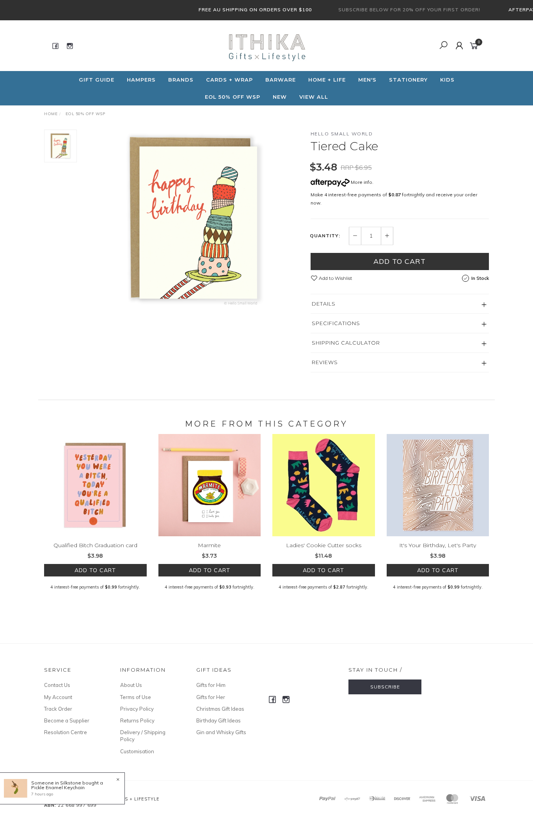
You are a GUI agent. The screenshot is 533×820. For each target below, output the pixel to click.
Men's (367, 79)
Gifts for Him (211, 685)
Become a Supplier (66, 720)
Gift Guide (96, 79)
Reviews (325, 362)
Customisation (137, 751)
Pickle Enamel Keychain (58, 787)
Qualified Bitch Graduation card (95, 545)
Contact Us (57, 685)
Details (324, 304)
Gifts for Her (210, 697)
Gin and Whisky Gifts (221, 732)
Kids (447, 79)
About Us (131, 685)
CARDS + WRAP (229, 79)
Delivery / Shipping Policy (142, 735)
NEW (280, 97)
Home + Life (327, 79)
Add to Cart (399, 261)
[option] (194, 219)
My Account (58, 697)
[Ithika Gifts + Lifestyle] (266, 45)
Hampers (141, 79)
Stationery (408, 79)
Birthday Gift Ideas (218, 720)
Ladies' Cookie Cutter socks (323, 545)
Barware (280, 79)
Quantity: (325, 235)
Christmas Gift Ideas (220, 709)
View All (313, 97)
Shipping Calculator (346, 343)
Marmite (209, 545)
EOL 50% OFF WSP (232, 97)
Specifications (336, 323)
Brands (181, 79)
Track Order (58, 709)
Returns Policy (137, 720)
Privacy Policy (137, 709)
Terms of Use (135, 697)
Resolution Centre (65, 732)
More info (361, 182)
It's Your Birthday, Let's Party (437, 545)
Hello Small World (342, 134)
